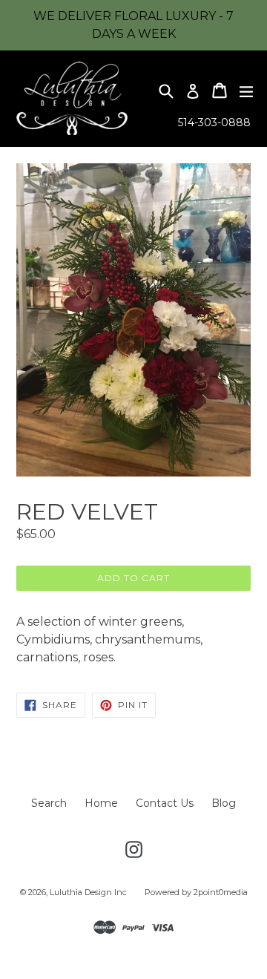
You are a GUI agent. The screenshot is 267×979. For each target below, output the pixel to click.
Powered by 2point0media (196, 892)
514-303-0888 (214, 122)
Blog (223, 803)
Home (101, 803)
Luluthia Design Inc (88, 892)
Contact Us (165, 803)
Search (49, 803)
